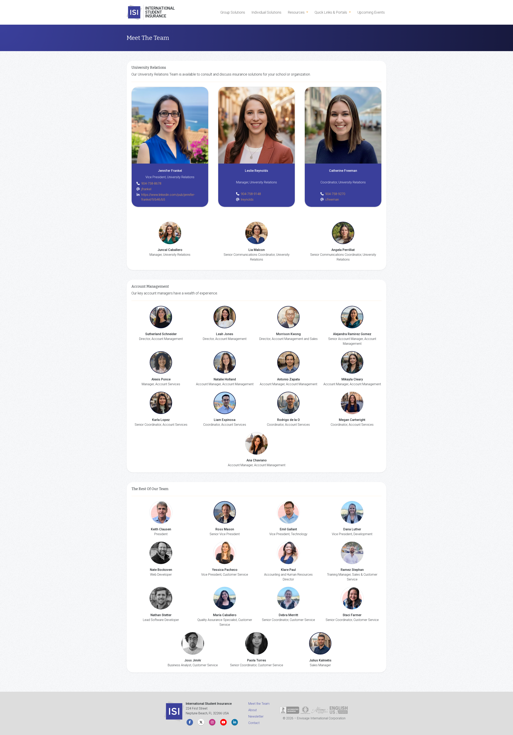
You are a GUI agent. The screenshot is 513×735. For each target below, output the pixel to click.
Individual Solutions (266, 12)
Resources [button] (296, 12)
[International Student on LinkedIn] (235, 722)
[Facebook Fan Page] (190, 722)
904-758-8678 (151, 183)
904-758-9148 (251, 194)
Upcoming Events (371, 12)
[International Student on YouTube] (223, 722)
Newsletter (256, 716)
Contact (254, 723)
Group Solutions (232, 12)
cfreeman (332, 199)
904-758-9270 (335, 194)
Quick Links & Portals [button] (331, 12)
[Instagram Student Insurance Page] (212, 722)
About (252, 710)
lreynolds (247, 199)
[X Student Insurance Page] (201, 722)
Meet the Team (259, 704)
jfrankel (146, 189)
